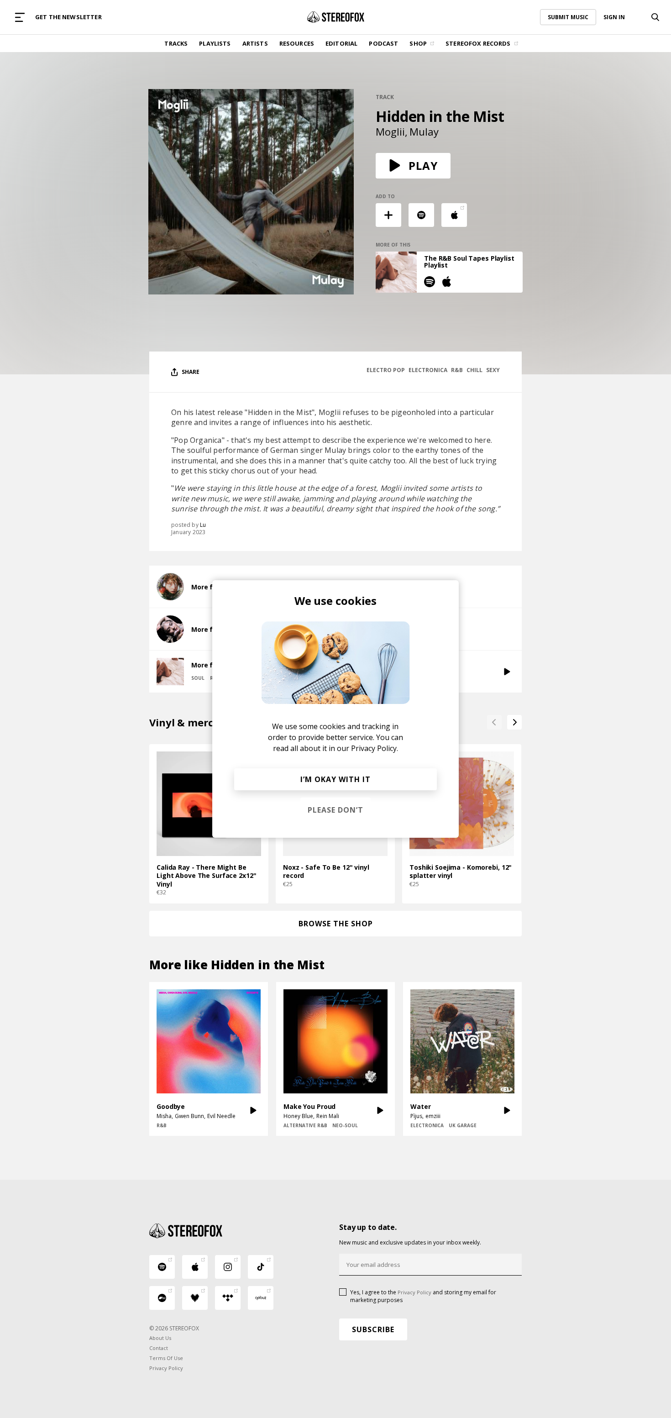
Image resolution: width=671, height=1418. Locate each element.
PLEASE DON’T (335, 810)
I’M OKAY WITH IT (335, 779)
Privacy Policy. (374, 748)
